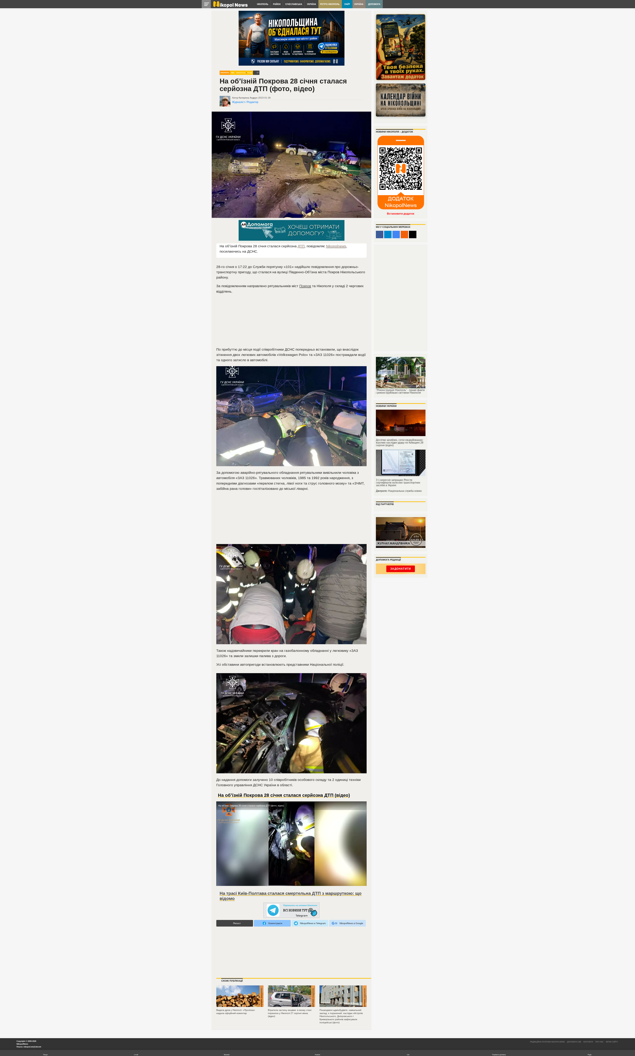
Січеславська (293, 4)
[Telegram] (388, 234)
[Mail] (412, 234)
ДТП (301, 246)
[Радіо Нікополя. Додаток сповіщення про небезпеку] (400, 47)
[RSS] (404, 234)
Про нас (599, 1042)
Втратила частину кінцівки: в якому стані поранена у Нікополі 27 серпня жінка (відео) (289, 1013)
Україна (311, 4)
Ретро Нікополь (329, 4)
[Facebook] (379, 234)
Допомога (374, 4)
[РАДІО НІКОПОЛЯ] (400, 100)
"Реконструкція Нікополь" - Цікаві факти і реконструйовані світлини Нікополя (400, 391)
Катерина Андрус (248, 97)
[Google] (396, 234)
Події (249, 73)
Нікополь (262, 4)
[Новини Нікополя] (230, 6)
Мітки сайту (612, 1042)
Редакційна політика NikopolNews (547, 1042)
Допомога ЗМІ (574, 1042)
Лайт (347, 4)
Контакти (588, 1042)
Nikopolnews (336, 246)
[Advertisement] (291, 322)
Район (276, 4)
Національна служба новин (405, 490)
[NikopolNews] (291, 910)
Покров (305, 286)
